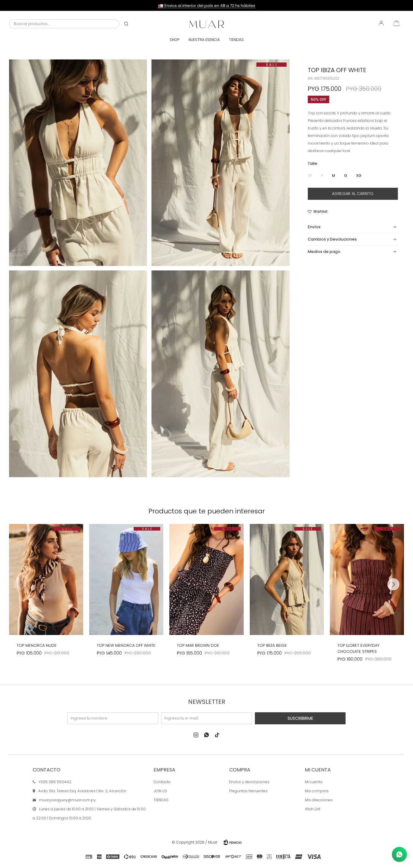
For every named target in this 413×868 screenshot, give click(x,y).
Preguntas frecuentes (248, 790)
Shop (174, 39)
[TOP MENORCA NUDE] (46, 579)
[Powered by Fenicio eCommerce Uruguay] (232, 842)
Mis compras (317, 790)
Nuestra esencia (204, 39)
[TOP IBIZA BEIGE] (287, 579)
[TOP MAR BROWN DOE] (206, 579)
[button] (126, 23)
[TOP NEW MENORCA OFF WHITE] (126, 579)
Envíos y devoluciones (249, 781)
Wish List (312, 809)
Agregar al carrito (352, 193)
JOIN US (160, 790)
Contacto (162, 781)
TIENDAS (161, 800)
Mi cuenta (313, 781)
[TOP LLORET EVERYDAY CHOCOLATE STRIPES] (367, 579)
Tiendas (236, 39)
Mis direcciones (319, 800)
